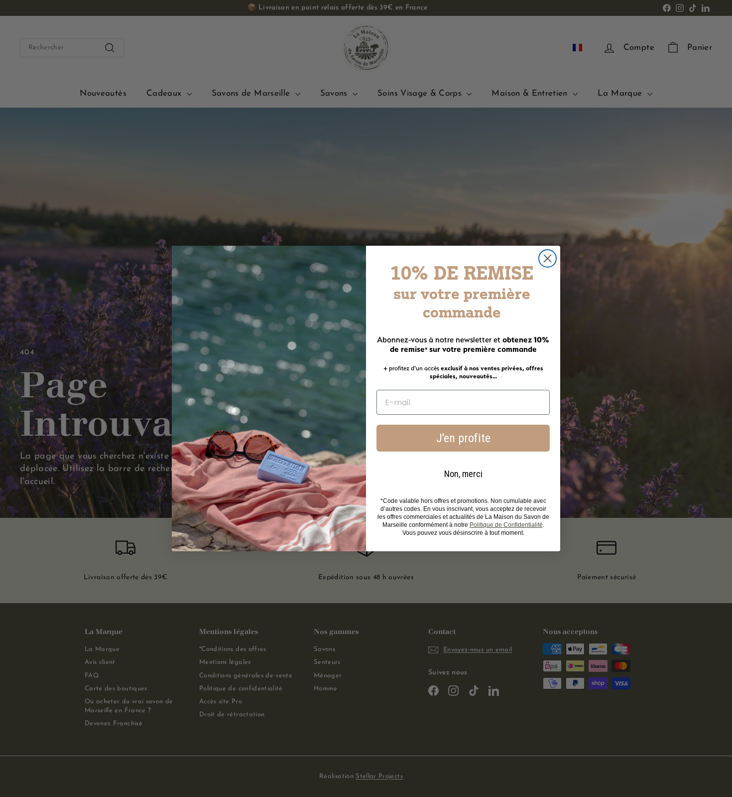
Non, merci (463, 474)
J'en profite (463, 438)
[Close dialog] (547, 258)
